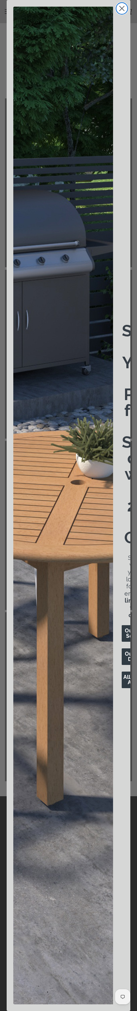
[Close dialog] (122, 8)
